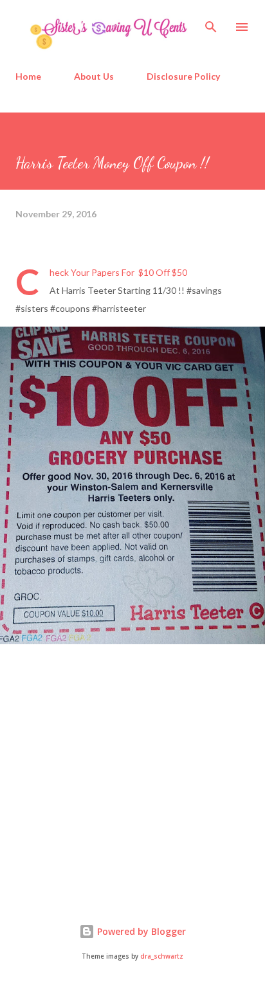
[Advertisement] (111, 786)
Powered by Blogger (140, 931)
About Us (94, 76)
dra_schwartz (161, 956)
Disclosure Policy (183, 76)
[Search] (211, 23)
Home (28, 76)
